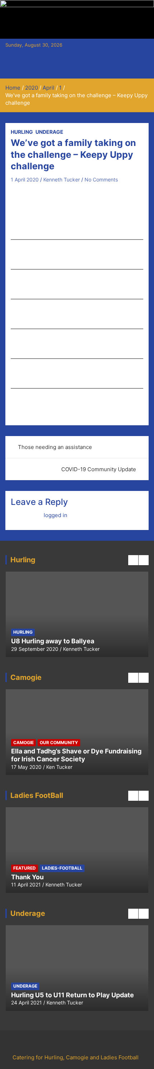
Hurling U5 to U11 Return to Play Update (72, 995)
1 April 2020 (25, 179)
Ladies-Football (125, 632)
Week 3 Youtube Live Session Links (77, 641)
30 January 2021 (42, 649)
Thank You (27, 877)
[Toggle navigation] (14, 70)
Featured (62, 632)
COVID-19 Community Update (98, 469)
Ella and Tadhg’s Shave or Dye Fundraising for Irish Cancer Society (76, 755)
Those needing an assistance (55, 447)
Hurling (22, 132)
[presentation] (133, 560)
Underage (49, 132)
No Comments (101, 179)
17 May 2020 (26, 767)
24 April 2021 (26, 1002)
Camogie (34, 632)
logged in (55, 515)
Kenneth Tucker (61, 179)
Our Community (59, 742)
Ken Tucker (59, 767)
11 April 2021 (26, 884)
